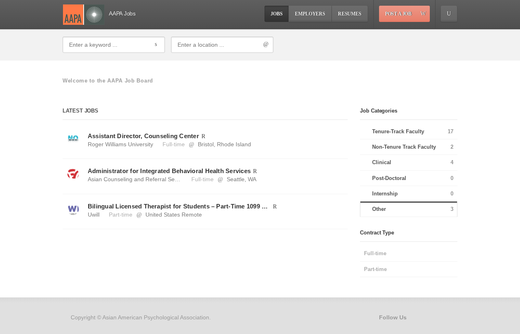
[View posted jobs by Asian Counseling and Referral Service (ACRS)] (73, 173)
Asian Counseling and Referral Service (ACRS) (148, 179)
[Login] (449, 14)
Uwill (94, 214)
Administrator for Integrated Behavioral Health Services (169, 170)
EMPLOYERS (310, 14)
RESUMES (350, 14)
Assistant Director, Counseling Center (143, 135)
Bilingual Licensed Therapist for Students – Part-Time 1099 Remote (179, 206)
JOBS (276, 14)
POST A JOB (398, 14)
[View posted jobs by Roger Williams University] (73, 138)
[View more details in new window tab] (203, 135)
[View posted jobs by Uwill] (73, 209)
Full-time (173, 144)
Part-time (120, 214)
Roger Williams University (120, 144)
